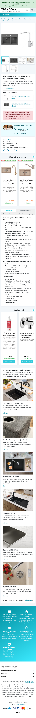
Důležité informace (8, 670)
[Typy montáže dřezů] (18, 537)
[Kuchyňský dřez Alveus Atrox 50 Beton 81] (6, 104)
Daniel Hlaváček (20, 704)
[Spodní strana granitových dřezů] (18, 427)
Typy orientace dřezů (11, 477)
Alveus (10, 140)
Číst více (5, 412)
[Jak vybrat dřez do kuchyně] (18, 390)
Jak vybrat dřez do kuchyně (13, 403)
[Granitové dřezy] (18, 500)
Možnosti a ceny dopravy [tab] (25, 214)
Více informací (9, 88)
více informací (29, 681)
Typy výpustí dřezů (10, 587)
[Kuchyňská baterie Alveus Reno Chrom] (6, 97)
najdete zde (23, 6)
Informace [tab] (9, 210)
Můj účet (4, 673)
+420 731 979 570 (22, 129)
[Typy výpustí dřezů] (18, 573)
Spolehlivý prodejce (9, 667)
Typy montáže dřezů (10, 550)
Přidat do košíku (9, 362)
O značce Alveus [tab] (8, 214)
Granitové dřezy (9, 513)
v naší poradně (27, 600)
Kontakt (4, 676)
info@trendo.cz (21, 133)
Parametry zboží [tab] (25, 210)
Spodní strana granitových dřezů (15, 440)
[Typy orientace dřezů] (18, 463)
